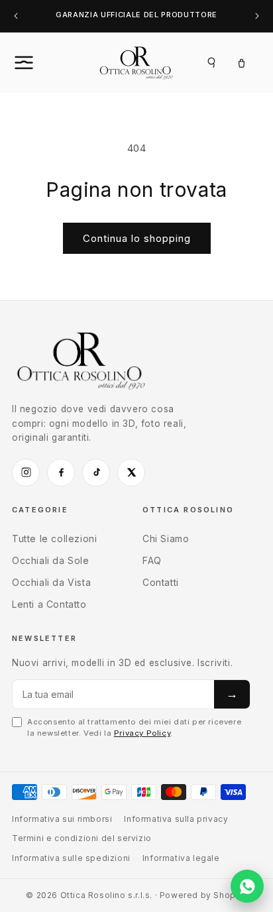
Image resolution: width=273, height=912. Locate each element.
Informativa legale (181, 858)
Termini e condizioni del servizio (82, 838)
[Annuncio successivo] (257, 16)
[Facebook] (61, 472)
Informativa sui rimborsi (62, 819)
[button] (38, 62)
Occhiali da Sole (50, 560)
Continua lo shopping (137, 238)
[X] (131, 472)
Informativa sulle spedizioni (71, 858)
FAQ (152, 560)
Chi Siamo (165, 538)
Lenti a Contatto (49, 604)
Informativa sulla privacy (176, 819)
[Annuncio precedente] (15, 16)
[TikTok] (96, 472)
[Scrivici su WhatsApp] (247, 886)
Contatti (160, 582)
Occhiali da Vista (51, 582)
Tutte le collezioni (54, 538)
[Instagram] (26, 472)
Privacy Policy (142, 733)
